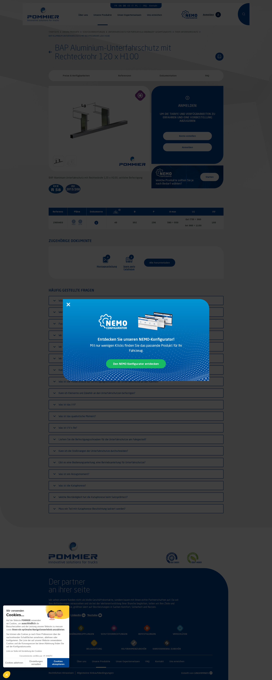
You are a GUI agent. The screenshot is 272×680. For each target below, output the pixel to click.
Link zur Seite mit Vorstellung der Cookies (24, 651)
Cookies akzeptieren (58, 662)
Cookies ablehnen (14, 662)
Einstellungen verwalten (36, 662)
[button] (6, 674)
